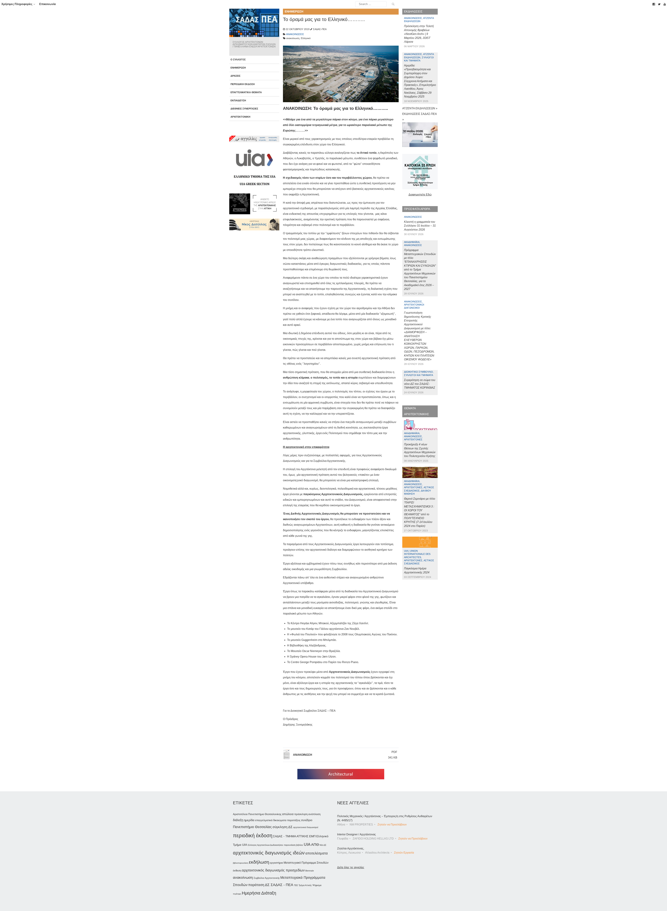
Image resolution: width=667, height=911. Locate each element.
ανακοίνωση (243, 877)
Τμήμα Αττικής (305, 885)
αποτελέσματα (316, 853)
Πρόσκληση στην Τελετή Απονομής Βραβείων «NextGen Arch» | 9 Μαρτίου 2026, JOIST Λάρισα (419, 34)
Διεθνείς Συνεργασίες (244, 108)
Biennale (309, 871)
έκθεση (237, 870)
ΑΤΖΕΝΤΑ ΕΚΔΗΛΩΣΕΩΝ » (419, 108)
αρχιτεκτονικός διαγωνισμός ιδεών (269, 852)
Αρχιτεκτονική (240, 116)
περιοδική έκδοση (252, 835)
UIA (307, 844)
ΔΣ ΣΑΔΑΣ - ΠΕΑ (279, 885)
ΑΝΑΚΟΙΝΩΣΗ (302, 754)
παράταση (256, 885)
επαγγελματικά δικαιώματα (270, 820)
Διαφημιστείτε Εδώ (420, 194)
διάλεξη (238, 820)
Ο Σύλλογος (238, 59)
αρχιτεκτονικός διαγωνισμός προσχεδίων (273, 870)
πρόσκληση (301, 814)
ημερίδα (249, 820)
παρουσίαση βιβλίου (293, 845)
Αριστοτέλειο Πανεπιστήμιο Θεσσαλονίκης (257, 814)
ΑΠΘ (315, 844)
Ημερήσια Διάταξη (259, 893)
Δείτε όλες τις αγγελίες (350, 867)
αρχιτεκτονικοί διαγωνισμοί (305, 827)
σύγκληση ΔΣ (283, 827)
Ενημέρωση (238, 67)
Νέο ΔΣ (323, 845)
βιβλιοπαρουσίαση (240, 863)
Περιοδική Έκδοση (242, 84)
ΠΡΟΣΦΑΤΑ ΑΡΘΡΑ (417, 209)
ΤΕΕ (296, 885)
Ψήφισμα (317, 885)
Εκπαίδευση (238, 100)
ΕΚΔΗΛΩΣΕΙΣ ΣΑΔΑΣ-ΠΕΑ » (419, 116)
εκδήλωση (259, 862)
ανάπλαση (314, 814)
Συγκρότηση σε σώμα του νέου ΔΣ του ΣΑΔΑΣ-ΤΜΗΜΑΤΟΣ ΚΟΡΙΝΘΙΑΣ (419, 384)
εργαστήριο (276, 862)
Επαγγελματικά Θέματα (246, 92)
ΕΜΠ (312, 836)
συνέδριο (306, 820)
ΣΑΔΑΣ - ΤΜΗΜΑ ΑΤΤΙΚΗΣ (290, 836)
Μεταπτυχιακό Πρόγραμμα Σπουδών (306, 862)
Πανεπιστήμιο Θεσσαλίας (252, 827)
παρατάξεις (293, 820)
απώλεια (288, 814)
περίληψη (237, 894)
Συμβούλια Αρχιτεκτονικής (267, 878)
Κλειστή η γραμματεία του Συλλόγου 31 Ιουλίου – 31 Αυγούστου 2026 (420, 225)
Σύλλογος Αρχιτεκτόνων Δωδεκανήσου (265, 845)
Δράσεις (235, 75)
